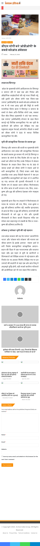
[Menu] (2, 4)
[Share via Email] (26, 279)
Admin (5, 54)
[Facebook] (4, 279)
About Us (5, 533)
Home (3, 38)
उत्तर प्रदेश (10, 42)
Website (4, 449)
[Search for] (38, 4)
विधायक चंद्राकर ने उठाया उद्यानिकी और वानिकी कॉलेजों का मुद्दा (28, 395)
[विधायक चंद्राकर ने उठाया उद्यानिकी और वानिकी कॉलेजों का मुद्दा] (30, 387)
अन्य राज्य (8, 38)
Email (3, 442)
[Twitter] (8, 279)
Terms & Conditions (24, 533)
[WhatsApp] (19, 279)
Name (3, 435)
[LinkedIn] (11, 279)
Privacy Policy (13, 533)
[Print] (29, 279)
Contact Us (34, 533)
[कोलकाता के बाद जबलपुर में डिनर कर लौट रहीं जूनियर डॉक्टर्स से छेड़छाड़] (10, 366)
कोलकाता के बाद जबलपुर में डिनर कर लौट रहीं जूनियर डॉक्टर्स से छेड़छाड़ (9, 375)
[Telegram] (22, 279)
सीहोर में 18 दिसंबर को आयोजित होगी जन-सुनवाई (9, 395)
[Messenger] (15, 279)
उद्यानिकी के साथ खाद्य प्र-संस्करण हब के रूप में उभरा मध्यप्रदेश (28, 375)
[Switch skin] (34, 4)
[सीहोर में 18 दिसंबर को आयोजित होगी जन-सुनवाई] (10, 387)
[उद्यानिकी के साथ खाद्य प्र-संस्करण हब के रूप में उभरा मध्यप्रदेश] (30, 366)
